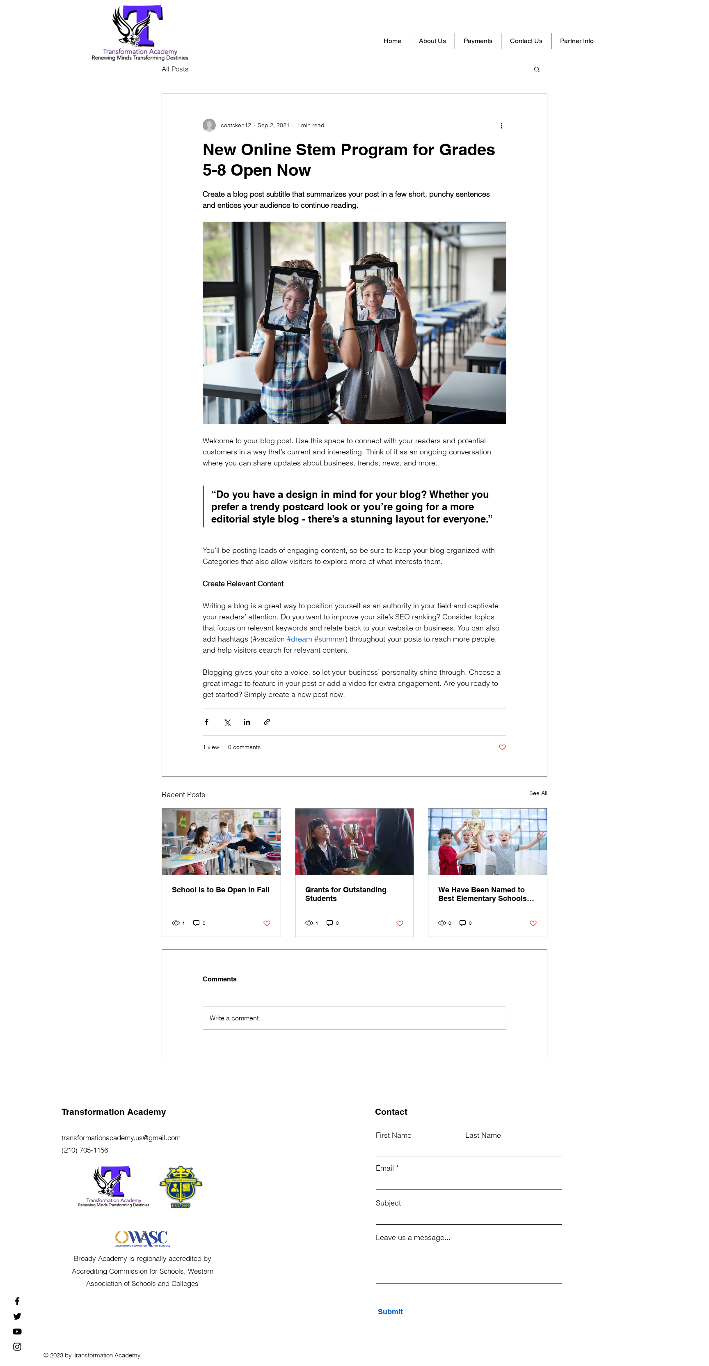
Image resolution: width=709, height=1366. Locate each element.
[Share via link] (267, 722)
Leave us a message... (413, 1237)
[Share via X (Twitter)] (227, 722)
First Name (394, 1135)
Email (385, 1168)
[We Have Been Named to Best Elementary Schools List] (487, 842)
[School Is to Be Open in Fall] (221, 842)
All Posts (175, 68)
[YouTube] (17, 1331)
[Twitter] (17, 1316)
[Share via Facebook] (206, 722)
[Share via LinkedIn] (247, 722)
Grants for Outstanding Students (346, 894)
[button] (537, 69)
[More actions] (501, 125)
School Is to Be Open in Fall (221, 889)
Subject (388, 1203)
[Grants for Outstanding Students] (354, 842)
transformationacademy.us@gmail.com (121, 1137)
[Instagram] (17, 1346)
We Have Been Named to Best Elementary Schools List (482, 894)
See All (538, 793)
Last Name (483, 1135)
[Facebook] (17, 1301)
